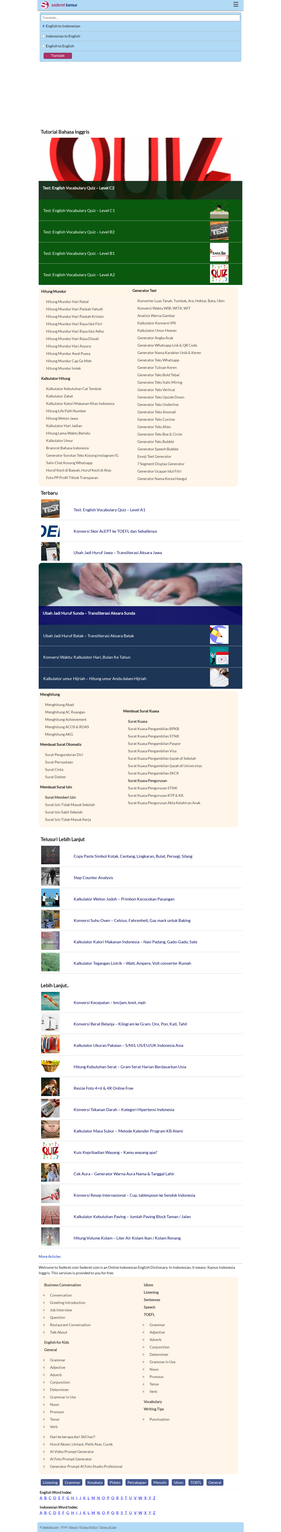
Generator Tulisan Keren (157, 367)
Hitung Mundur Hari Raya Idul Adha (75, 331)
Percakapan (137, 1482)
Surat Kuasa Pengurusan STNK (152, 788)
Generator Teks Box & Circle (159, 434)
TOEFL (149, 1314)
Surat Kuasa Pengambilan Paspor (154, 743)
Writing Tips (154, 1409)
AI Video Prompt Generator (72, 1451)
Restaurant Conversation (70, 1324)
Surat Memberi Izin (60, 797)
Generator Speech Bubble (157, 449)
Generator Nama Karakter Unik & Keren (169, 352)
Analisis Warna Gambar (156, 315)
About (73, 1527)
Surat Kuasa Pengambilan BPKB (153, 728)
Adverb (56, 1374)
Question (57, 1317)
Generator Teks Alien (154, 426)
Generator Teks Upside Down (160, 397)
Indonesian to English (63, 36)
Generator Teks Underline (158, 404)
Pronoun (57, 1412)
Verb (54, 1426)
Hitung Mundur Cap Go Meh (69, 361)
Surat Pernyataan (59, 762)
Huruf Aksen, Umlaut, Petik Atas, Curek (81, 1444)
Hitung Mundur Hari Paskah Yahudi (74, 309)
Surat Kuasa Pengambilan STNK (153, 736)
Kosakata (94, 1482)
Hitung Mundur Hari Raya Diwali (72, 338)
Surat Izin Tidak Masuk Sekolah (70, 804)
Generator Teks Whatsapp (158, 360)
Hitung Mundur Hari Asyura (68, 346)
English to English (60, 46)
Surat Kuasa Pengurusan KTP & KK (155, 795)
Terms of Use (108, 1527)
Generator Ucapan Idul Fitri (159, 471)
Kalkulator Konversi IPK (156, 323)
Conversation (61, 1295)
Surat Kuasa (137, 721)
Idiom (148, 1285)
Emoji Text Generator (154, 456)
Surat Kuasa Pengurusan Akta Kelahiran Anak (164, 802)
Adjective (57, 1367)
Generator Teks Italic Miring (159, 382)
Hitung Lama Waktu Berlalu (68, 433)
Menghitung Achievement (66, 719)
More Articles (50, 1256)
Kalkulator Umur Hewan (156, 330)
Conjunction (60, 1382)
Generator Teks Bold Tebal (158, 375)
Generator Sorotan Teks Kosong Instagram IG (82, 455)
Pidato (115, 1482)
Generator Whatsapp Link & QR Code (167, 345)
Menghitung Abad (59, 704)
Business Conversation (62, 1285)
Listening (151, 1292)
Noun (54, 1404)
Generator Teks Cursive (156, 419)
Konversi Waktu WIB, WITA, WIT (164, 308)
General (50, 1349)
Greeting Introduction (67, 1302)
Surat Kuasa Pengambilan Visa (152, 751)
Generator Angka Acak (155, 338)
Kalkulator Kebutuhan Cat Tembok (73, 388)
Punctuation (160, 1419)
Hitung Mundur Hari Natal (67, 301)
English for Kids (56, 1342)
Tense (54, 1419)
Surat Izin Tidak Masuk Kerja (68, 819)
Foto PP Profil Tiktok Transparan (72, 477)
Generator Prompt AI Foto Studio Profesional (86, 1466)
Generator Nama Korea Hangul (162, 478)
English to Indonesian (63, 26)
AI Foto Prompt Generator (71, 1459)
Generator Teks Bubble (155, 441)
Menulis (160, 1482)
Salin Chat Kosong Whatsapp (69, 462)
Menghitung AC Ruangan (65, 712)
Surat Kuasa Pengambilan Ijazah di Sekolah (162, 758)
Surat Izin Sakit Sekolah (63, 812)
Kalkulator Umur (59, 440)
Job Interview (61, 1310)
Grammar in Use (63, 1397)
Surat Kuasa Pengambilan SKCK (153, 773)
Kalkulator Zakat (59, 396)
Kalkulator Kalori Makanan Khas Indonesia (80, 403)
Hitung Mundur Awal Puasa (68, 353)
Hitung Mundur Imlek (63, 368)
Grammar (57, 1360)
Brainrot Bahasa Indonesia (67, 448)
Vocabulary (153, 1401)
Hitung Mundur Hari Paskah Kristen (75, 316)
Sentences (152, 1299)
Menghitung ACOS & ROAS (67, 727)
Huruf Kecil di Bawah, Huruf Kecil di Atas (78, 470)
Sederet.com (50, 1527)
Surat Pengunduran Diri (64, 754)
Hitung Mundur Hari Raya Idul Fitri (74, 324)
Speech (149, 1307)
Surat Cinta (54, 769)
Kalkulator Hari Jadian (64, 425)
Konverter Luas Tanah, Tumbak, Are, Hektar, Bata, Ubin (181, 300)
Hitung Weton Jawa (62, 418)
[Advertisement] (140, 92)
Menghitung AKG (59, 734)
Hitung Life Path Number (66, 411)
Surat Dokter (55, 777)
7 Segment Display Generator (161, 463)
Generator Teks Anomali (156, 412)
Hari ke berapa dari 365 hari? (72, 1436)
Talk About (58, 1332)
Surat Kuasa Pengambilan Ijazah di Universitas (165, 765)
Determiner (59, 1389)
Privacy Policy (88, 1527)
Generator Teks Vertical (156, 389)
